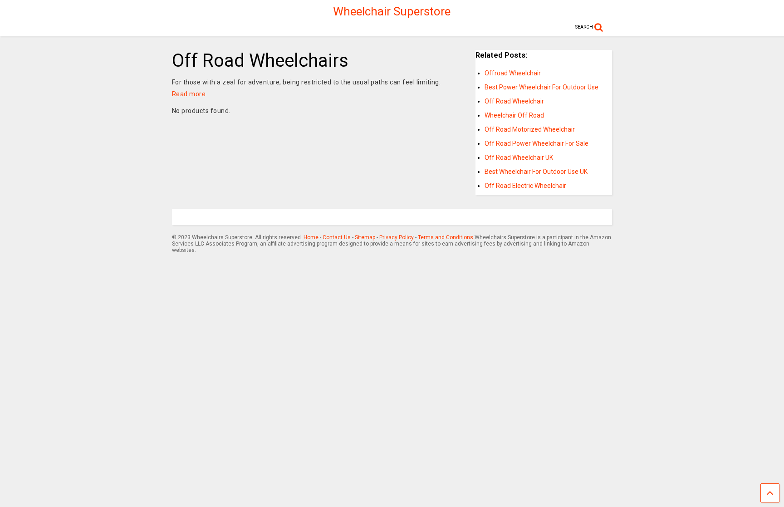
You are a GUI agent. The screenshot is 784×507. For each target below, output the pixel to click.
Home (311, 237)
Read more (189, 94)
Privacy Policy (396, 237)
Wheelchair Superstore (392, 11)
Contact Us (337, 237)
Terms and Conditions (445, 237)
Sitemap (365, 237)
